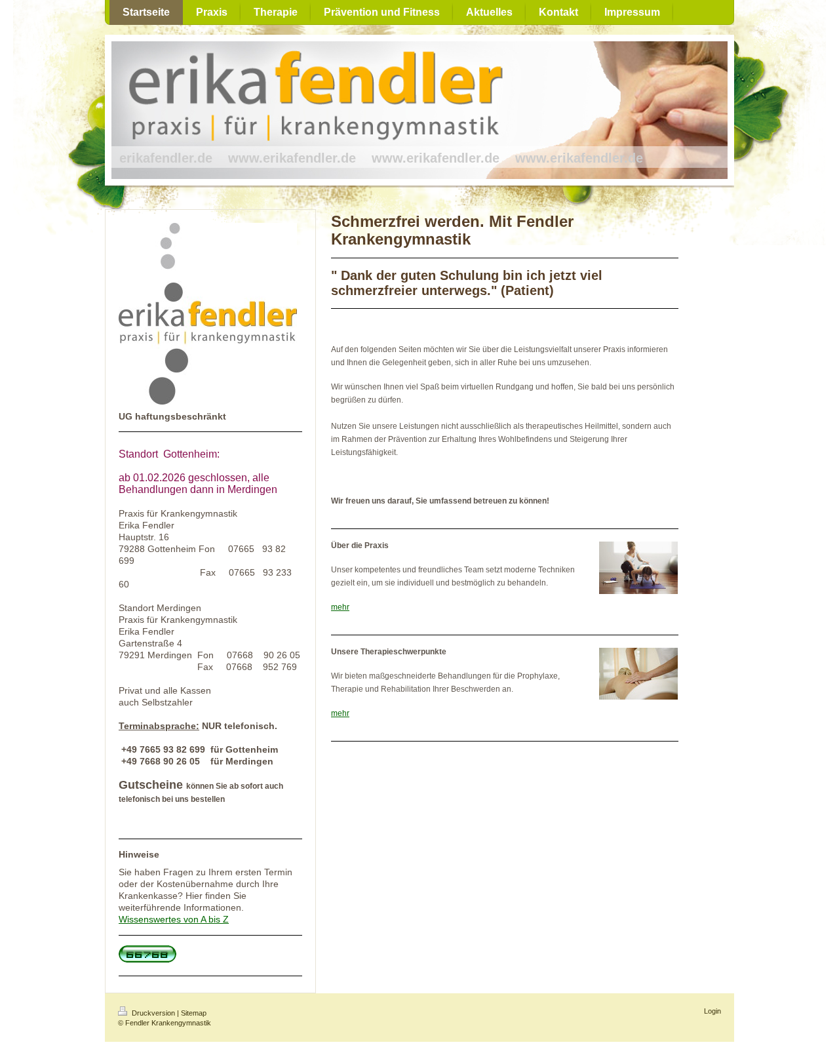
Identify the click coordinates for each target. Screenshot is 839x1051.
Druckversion (153, 1013)
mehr (340, 607)
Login (712, 1011)
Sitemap (193, 1013)
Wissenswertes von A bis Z (174, 919)
